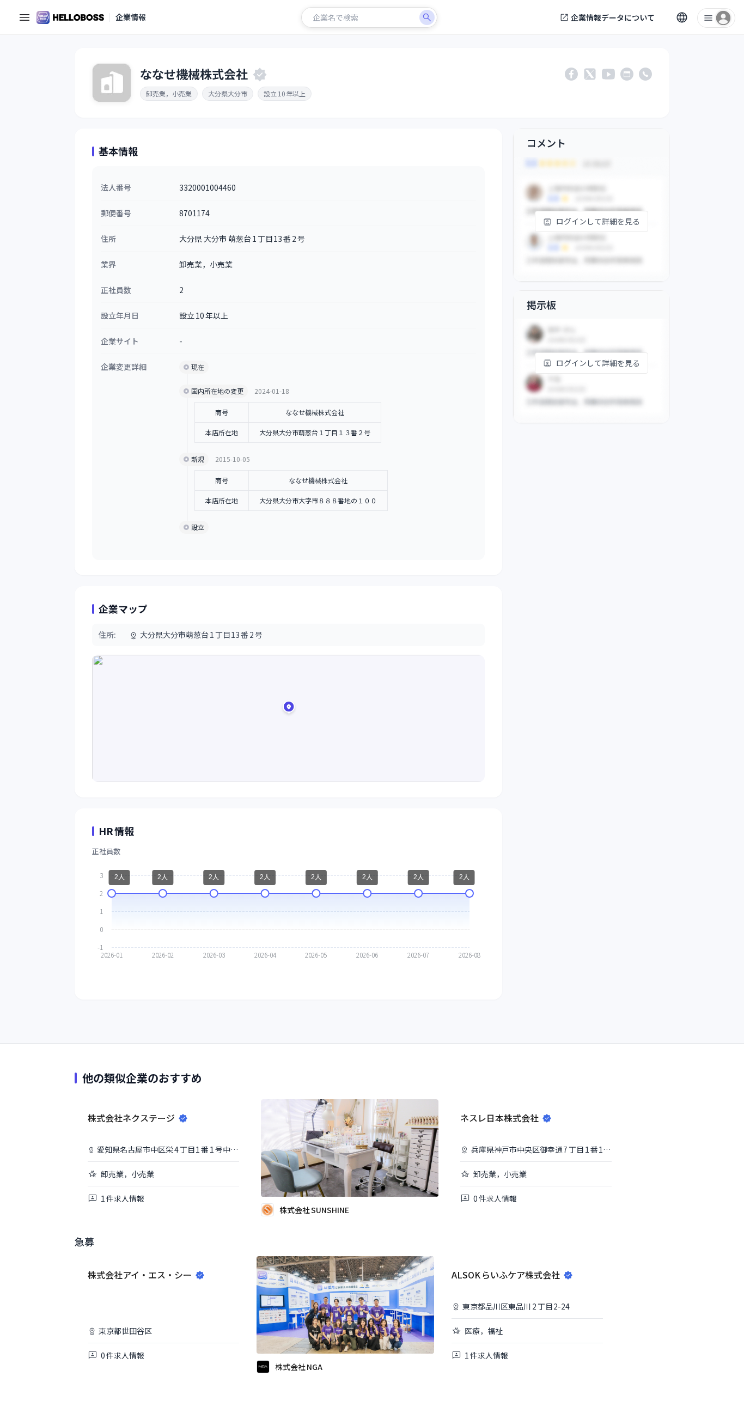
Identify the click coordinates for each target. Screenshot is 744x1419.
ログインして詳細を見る (598, 221)
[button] (288, 708)
